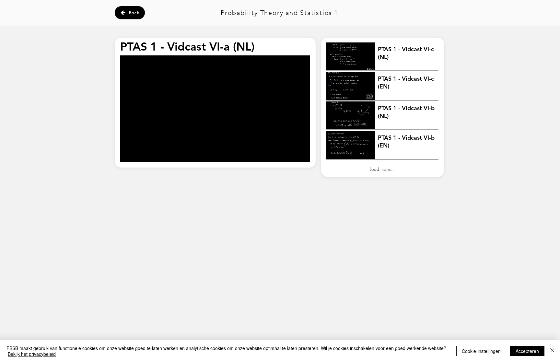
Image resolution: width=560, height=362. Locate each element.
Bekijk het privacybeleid (32, 354)
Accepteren (527, 351)
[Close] (552, 351)
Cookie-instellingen (481, 351)
